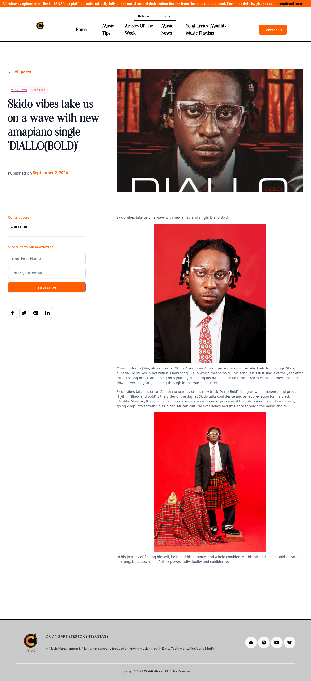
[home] (40, 26)
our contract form (288, 3)
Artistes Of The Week (139, 30)
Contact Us (272, 29)
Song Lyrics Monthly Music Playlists (206, 30)
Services (166, 16)
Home (81, 29)
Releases (145, 16)
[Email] (35, 312)
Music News (167, 30)
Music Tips (108, 30)
